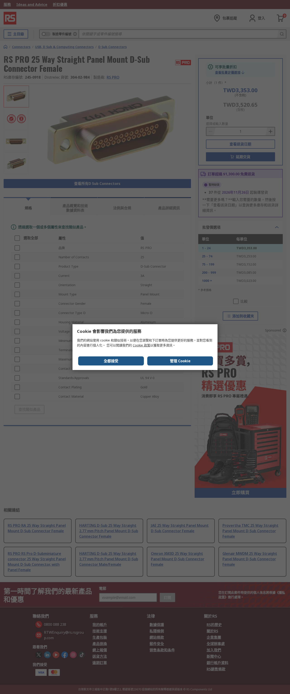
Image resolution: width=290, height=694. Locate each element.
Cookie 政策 (141, 345)
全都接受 (111, 360)
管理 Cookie (180, 360)
